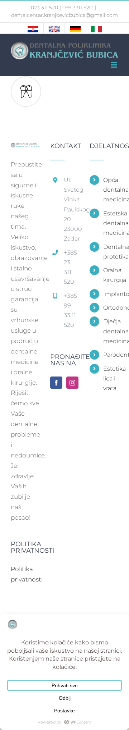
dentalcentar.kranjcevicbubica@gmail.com (64, 15)
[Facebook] (56, 383)
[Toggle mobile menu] (114, 65)
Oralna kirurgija (110, 275)
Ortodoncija (110, 307)
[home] (25, 147)
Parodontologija (110, 354)
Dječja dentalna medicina (110, 331)
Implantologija (110, 294)
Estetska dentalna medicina (110, 223)
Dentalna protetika (110, 251)
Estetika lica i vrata (110, 378)
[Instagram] (72, 383)
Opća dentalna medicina (110, 190)
